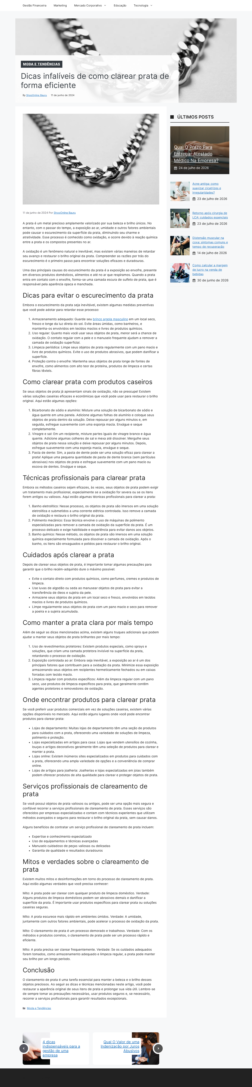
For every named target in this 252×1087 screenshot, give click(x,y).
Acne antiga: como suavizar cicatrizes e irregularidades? (206, 188)
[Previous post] (23, 1048)
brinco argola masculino (110, 319)
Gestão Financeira (34, 5)
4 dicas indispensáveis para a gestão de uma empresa (61, 1048)
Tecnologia (141, 5)
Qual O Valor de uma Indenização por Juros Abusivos (120, 1046)
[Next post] (158, 1048)
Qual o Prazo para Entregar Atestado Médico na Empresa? (196, 153)
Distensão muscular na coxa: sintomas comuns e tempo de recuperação (210, 242)
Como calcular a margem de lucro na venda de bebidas (210, 269)
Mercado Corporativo (88, 5)
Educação (120, 5)
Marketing (60, 5)
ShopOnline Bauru (36, 95)
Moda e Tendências (41, 64)
